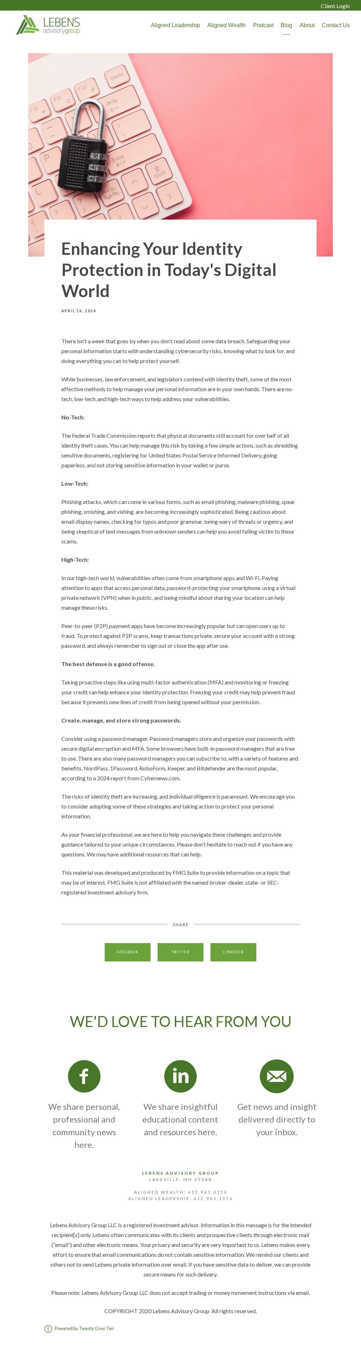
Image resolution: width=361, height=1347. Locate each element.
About (307, 25)
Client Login (335, 5)
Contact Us (336, 25)
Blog (286, 25)
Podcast (263, 25)
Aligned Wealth (226, 25)
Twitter (180, 952)
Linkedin (233, 952)
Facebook (128, 952)
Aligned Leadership (175, 25)
